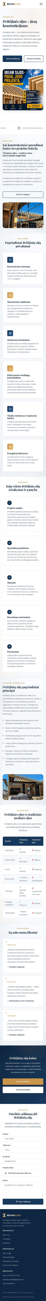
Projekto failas (8, 1168)
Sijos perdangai (8, 1257)
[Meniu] (41, 4)
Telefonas (7, 1145)
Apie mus (6, 1235)
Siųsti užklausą (24, 1202)
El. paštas (6, 1157)
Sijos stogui (7, 1253)
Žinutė (5, 1180)
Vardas (6, 1134)
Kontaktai (6, 1243)
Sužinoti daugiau (23, 194)
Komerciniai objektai (10, 1265)
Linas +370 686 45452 (11, 1275)
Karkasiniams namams (11, 1261)
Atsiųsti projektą (34, 59)
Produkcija (6, 1239)
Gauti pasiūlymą (13, 59)
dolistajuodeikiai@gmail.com (13, 1280)
